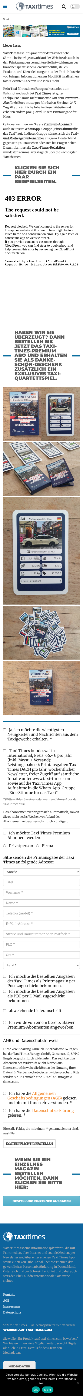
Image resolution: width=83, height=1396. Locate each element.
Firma (47, 846)
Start (6, 19)
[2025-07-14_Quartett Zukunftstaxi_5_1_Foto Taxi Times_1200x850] (41, 469)
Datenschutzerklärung (53, 1110)
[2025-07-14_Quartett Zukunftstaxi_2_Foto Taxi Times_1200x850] (41, 633)
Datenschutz (12, 1312)
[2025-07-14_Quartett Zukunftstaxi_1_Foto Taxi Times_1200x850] (41, 688)
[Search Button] (64, 6)
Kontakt (9, 1295)
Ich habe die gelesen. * (40, 1113)
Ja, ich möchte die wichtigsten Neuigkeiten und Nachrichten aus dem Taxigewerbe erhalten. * (42, 734)
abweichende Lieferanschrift (35, 1010)
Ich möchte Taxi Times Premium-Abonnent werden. (39, 835)
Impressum (11, 1306)
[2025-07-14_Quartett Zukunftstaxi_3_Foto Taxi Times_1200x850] (41, 550)
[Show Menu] (5, 6)
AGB (6, 1300)
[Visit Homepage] (34, 6)
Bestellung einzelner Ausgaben (42, 1201)
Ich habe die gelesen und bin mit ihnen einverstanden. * (42, 1098)
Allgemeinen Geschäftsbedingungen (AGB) (34, 1096)
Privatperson (20, 846)
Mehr (47, 1389)
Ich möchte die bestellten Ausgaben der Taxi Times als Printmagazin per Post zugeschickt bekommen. (41, 981)
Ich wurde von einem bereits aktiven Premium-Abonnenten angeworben (41, 1025)
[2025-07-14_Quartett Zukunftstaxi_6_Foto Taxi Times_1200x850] (41, 414)
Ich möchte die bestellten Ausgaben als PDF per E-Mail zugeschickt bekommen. (41, 996)
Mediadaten (19, 1366)
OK (36, 1389)
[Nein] (78, 1383)
